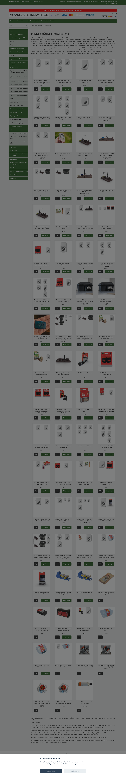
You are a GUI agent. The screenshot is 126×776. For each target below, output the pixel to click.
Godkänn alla (51, 771)
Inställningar (75, 771)
